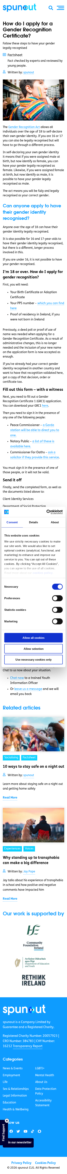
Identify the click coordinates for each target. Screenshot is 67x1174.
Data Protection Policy (45, 1091)
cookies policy (42, 572)
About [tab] (55, 522)
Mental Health (44, 1075)
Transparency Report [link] (27, 1046)
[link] (24, 1010)
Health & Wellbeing (15, 1109)
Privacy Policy (21, 1163)
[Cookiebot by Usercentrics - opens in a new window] (47, 511)
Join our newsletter (18, 1142)
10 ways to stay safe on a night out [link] (33, 767)
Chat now (17, 678)
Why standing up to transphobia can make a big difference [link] (31, 860)
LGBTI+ (39, 1068)
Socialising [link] (11, 757)
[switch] (57, 598)
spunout (28, 72)
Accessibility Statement (43, 1103)
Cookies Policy (45, 1163)
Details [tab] (33, 522)
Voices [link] (29, 848)
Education (9, 1102)
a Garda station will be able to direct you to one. (34, 430)
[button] (60, 8)
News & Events (13, 1068)
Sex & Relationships (16, 1089)
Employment (11, 1075)
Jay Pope (29, 871)
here (45, 405)
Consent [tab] (12, 522)
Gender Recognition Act (24, 127)
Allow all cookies (33, 637)
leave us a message (28, 689)
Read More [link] (10, 797)
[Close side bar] (7, 1120)
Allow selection (34, 648)
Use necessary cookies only (33, 659)
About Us (41, 1082)
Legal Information (15, 1095)
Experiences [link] (12, 848)
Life (5, 1082)
